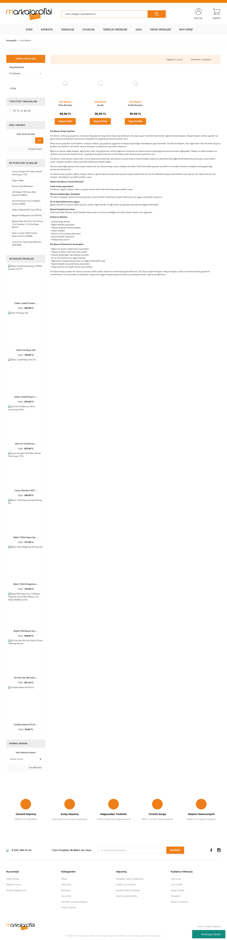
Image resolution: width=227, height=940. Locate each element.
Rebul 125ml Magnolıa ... (25, 583)
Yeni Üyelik (177, 884)
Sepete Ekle (65, 121)
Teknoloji (66, 884)
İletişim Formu (14, 884)
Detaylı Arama (35, 148)
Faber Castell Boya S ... (26, 396)
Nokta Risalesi (135, 105)
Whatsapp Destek (211, 934)
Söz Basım (25, 40)
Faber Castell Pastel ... (25, 303)
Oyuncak (66, 896)
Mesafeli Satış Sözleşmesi (129, 878)
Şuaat (100, 105)
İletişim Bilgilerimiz (16, 890)
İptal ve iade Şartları (126, 896)
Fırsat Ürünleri (68, 907)
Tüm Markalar (35, 767)
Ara (39, 140)
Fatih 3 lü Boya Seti (26, 350)
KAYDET (175, 850)
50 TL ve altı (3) (21, 110)
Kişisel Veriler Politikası (128, 890)
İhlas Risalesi (65, 105)
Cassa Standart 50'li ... (25, 490)
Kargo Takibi (177, 890)
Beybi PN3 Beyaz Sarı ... (26, 630)
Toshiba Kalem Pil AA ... (26, 724)
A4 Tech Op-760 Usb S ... (26, 677)
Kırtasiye (65, 890)
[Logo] (29, 14)
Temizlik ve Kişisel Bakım (74, 901)
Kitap (64, 878)
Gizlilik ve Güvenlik (126, 884)
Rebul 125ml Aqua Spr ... (25, 537)
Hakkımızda (12, 878)
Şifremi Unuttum (179, 901)
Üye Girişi (176, 878)
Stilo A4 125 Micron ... (26, 443)
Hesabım (175, 896)
